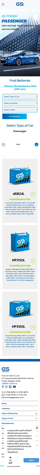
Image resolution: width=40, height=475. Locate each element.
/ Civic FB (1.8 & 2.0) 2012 (24, 278)
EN (37, 427)
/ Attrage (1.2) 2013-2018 (20, 269)
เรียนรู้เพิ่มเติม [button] (13, 452)
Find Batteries (14, 116)
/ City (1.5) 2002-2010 (13, 209)
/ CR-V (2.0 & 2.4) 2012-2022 (20, 213)
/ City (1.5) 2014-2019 (25, 274)
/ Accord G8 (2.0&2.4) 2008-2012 (20, 204)
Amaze (8, 269)
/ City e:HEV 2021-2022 (20, 275)
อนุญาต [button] (31, 460)
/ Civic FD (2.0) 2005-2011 (19, 212)
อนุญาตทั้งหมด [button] (18, 460)
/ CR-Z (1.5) (20, 280)
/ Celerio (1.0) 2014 (24, 271)
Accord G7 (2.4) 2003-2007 (15, 203)
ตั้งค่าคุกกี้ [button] (10, 460)
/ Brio (14, 271)
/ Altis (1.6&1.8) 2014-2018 (26, 207)
